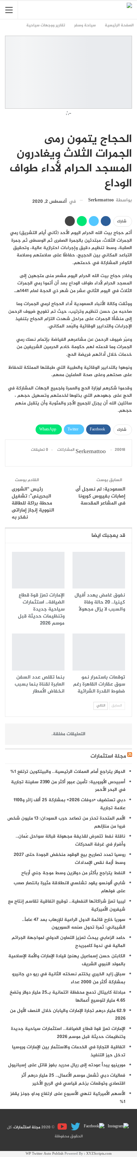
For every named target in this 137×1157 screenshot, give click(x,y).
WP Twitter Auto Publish (45, 1154)
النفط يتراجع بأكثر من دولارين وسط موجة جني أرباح (73, 873)
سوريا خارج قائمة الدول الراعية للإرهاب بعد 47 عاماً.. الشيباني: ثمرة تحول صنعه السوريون (73, 924)
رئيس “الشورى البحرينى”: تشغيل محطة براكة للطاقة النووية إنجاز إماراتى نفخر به (33, 503)
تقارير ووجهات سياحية (129, 125)
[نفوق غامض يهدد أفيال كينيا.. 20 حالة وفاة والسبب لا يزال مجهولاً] (98, 570)
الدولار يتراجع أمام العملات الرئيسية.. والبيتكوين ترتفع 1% (67, 772)
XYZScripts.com (99, 1154)
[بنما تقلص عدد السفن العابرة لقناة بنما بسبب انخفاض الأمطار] (38, 652)
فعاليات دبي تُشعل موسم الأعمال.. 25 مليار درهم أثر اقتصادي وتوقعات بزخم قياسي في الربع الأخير (73, 1079)
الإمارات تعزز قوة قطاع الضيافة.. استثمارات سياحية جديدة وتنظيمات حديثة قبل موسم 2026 (68, 1033)
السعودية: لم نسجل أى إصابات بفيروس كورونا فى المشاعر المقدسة (100, 496)
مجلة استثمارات (108, 756)
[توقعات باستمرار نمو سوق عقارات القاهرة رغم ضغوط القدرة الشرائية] (98, 652)
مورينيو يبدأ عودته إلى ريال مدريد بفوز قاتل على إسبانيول (66, 1065)
